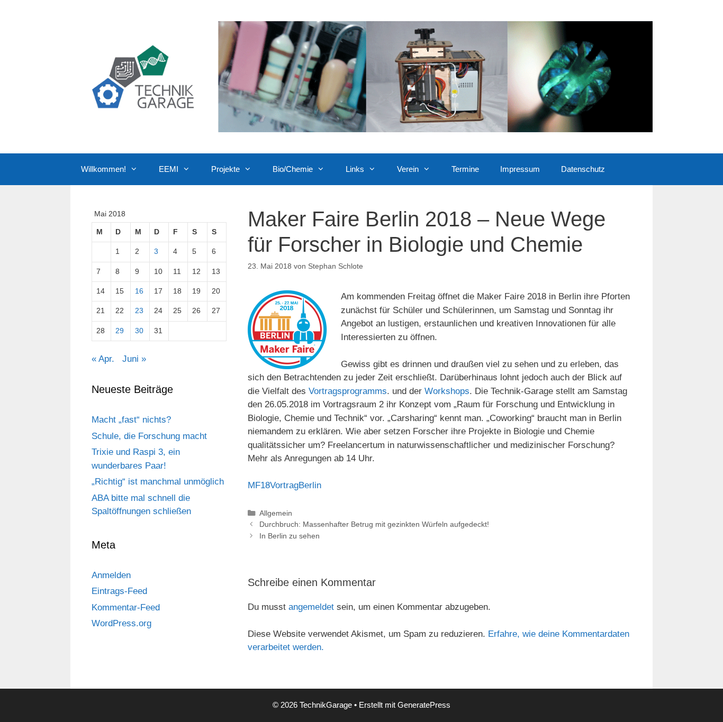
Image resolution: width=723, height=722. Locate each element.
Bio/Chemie (293, 168)
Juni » (134, 359)
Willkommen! (103, 168)
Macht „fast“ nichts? (131, 420)
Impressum (520, 168)
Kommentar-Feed (126, 607)
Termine (465, 168)
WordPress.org (121, 623)
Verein (408, 168)
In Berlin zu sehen (289, 536)
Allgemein (275, 513)
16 (139, 291)
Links (355, 168)
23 (139, 311)
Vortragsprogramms (348, 391)
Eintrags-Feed (119, 591)
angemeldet (311, 607)
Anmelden (111, 575)
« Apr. (103, 359)
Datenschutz (583, 168)
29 (119, 331)
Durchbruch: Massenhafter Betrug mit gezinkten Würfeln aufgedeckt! (374, 524)
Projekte (225, 168)
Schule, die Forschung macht (149, 436)
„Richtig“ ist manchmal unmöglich (158, 482)
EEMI (168, 168)
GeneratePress (423, 704)
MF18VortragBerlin (284, 485)
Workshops (446, 391)
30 (139, 331)
